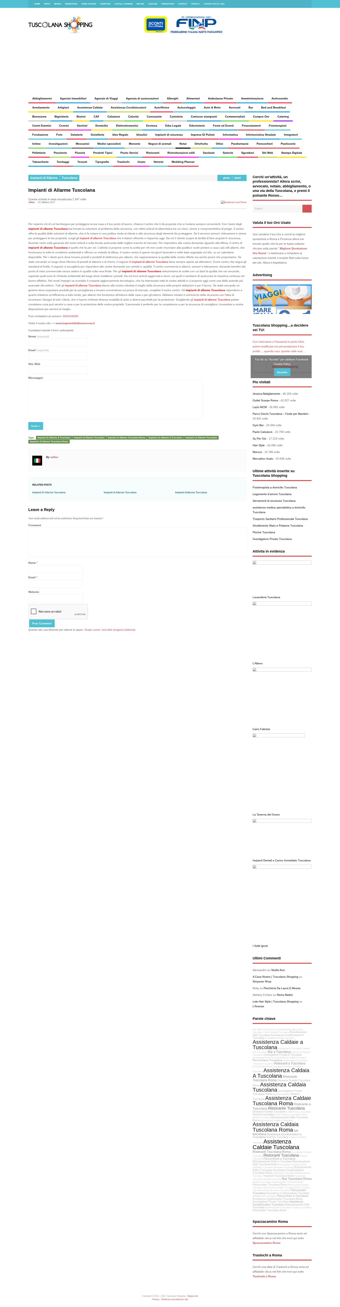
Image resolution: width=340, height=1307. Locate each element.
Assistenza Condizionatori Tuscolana (278, 1203)
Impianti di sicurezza (169, 134)
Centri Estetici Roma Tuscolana (268, 1066)
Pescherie (60, 152)
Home (37, 4)
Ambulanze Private (220, 98)
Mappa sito (193, 1296)
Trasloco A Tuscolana (263, 1064)
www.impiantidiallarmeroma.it (75, 323)
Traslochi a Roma (264, 1276)
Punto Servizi (129, 152)
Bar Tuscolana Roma (297, 1178)
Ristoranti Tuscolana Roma (272, 1151)
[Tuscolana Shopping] (125, 32)
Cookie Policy (282, 364)
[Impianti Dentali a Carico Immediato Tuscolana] (282, 821)
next (238, 178)
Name (32, 562)
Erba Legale (173, 125)
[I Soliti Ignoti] (282, 867)
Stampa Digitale (291, 152)
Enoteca (151, 125)
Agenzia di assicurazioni (142, 98)
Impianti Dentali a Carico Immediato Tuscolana (282, 860)
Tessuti (82, 161)
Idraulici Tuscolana (272, 1179)
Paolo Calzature (263, 431)
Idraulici (141, 134)
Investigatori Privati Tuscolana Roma (270, 1057)
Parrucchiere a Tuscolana (279, 1158)
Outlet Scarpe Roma (265, 400)
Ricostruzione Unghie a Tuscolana (276, 1120)
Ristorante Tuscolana (286, 1108)
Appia (47, 4)
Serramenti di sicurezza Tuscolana (274, 500)
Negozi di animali (159, 143)
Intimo (36, 143)
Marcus (257, 452)
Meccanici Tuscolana (280, 1190)
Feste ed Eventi (223, 125)
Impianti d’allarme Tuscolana (191, 492)
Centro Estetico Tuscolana (276, 1032)
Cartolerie (176, 116)
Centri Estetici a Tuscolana (287, 1114)
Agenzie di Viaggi (106, 98)
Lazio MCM (260, 407)
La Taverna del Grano (266, 814)
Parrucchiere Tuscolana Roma (270, 1184)
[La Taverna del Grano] (279, 736)
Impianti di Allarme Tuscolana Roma (126, 437)
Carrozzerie (154, 116)
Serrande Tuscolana (283, 1167)
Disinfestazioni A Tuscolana (278, 1207)
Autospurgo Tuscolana (283, 1173)
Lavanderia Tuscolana (266, 597)
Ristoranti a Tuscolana (289, 1063)
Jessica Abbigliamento (266, 393)
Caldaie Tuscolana (297, 1057)
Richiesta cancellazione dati (175, 1299)
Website (33, 591)
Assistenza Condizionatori (128, 107)
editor (31, 202)
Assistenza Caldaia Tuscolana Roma (275, 1127)
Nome (38, 336)
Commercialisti (235, 116)
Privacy (195, 4)
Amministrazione (252, 98)
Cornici (64, 125)
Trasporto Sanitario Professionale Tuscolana (280, 518)
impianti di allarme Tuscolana (48, 228)
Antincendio (280, 98)
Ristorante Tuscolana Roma (275, 1078)
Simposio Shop (262, 981)
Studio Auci (278, 970)
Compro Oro (261, 116)
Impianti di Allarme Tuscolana (89, 437)
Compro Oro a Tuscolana (298, 1112)
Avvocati (234, 107)
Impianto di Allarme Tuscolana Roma (49, 441)
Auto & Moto (212, 107)
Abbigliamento (42, 98)
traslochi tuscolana (263, 1114)
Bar (251, 107)
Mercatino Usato (263, 458)
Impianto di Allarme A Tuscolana (165, 437)
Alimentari (193, 98)
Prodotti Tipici (102, 152)
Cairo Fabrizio (261, 729)
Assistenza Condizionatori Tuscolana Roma (277, 1199)
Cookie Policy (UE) (214, 4)
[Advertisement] (212, 61)
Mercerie (134, 143)
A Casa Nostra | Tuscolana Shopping (275, 976)
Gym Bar (258, 425)
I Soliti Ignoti (260, 945)
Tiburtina (105, 4)
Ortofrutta (201, 143)
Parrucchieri (265, 143)
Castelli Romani (124, 4)
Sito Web (34, 364)
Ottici (219, 143)
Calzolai (133, 116)
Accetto (282, 372)
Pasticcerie (288, 143)
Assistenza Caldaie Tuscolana (276, 1144)
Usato (141, 161)
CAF (96, 116)
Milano (140, 4)
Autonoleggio (186, 107)
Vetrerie (158, 161)
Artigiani (63, 107)
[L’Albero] (282, 604)
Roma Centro (88, 4)
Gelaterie (77, 134)
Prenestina (167, 4)
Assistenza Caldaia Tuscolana (279, 1087)
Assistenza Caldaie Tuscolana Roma (282, 1100)
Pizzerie (80, 152)
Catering (283, 116)
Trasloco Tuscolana (301, 1207)
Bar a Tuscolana (279, 1051)
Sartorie (228, 152)
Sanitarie (209, 152)
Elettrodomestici (127, 125)
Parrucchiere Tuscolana (267, 1060)
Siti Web (267, 152)
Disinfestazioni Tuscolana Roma (287, 1182)
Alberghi (172, 98)
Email (38, 350)
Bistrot (81, 116)
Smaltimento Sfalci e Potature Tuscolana (278, 525)
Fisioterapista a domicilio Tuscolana (275, 487)
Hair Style (259, 445)
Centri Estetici (41, 125)
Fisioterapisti (277, 125)
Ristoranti (152, 152)
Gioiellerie (97, 134)
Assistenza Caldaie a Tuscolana (278, 1044)
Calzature (113, 116)
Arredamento (41, 107)
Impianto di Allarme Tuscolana (201, 437)
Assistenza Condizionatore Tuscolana (287, 1193)
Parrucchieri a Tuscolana (292, 1195)
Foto (59, 134)
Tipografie (102, 161)
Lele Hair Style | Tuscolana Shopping (275, 1001)
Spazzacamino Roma (266, 1242)
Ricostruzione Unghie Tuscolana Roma (282, 1187)
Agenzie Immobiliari (73, 98)
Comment (34, 525)
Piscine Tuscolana (264, 532)
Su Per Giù (259, 438)
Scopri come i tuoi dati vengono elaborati (109, 629)
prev (226, 178)
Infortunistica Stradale (261, 134)
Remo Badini (285, 994)
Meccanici (82, 143)
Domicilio (101, 125)
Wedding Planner (183, 161)
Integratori (291, 134)
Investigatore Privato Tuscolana (272, 539)
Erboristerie (197, 125)
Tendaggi (63, 161)
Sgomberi (247, 152)
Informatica (230, 134)
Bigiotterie (61, 116)
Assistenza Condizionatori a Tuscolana (277, 1136)
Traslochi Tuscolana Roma (278, 1176)
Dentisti (82, 125)
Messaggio (35, 377)
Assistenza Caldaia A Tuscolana (281, 1073)
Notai (183, 143)
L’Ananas (258, 1006)
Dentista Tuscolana (277, 1137)
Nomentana (71, 4)
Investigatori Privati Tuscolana (279, 1038)
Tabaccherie (40, 161)
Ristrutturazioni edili (181, 152)
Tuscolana (69, 178)
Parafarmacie (240, 143)
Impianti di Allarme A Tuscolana (54, 437)
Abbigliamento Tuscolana (264, 1196)
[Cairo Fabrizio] (282, 670)
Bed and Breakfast (273, 107)
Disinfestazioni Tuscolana (295, 1060)
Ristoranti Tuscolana (281, 1155)
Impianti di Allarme (44, 178)
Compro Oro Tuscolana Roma (277, 1029)
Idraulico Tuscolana (262, 1182)
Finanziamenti (251, 125)
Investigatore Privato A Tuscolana (282, 1054)
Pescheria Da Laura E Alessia (282, 988)
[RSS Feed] (306, 4)
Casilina (152, 4)
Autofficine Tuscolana (263, 1167)
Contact (182, 4)
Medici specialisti (109, 143)
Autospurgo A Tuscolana (289, 1048)
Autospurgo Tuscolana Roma (292, 1164)
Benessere (39, 116)
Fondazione (40, 134)
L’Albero (258, 663)
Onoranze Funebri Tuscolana (269, 1111)
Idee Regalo (120, 134)
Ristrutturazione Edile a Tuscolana (272, 1161)
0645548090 (70, 316)
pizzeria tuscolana (281, 1094)
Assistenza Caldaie (90, 107)
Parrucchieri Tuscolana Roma (269, 1210)
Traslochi (123, 161)
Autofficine (161, 107)
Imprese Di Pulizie (203, 134)
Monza (57, 4)
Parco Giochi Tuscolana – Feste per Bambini (280, 413)
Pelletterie (39, 152)
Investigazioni (58, 143)
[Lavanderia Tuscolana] (282, 563)
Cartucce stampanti (204, 116)
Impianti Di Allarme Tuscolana (49, 492)
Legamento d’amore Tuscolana (272, 494)
